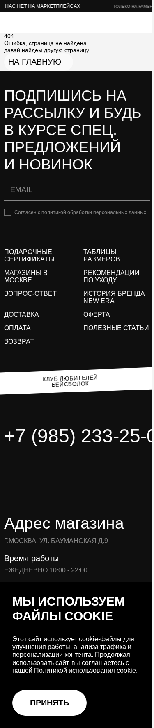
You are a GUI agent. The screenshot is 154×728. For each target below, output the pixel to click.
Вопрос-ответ (30, 293)
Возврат (19, 341)
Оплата (17, 328)
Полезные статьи (116, 328)
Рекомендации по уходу (111, 276)
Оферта (96, 314)
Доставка (21, 314)
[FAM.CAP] (37, 23)
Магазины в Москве (26, 276)
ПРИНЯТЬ (49, 702)
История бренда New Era (114, 297)
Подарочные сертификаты (29, 255)
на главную (34, 61)
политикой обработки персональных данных (93, 212)
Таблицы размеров (101, 255)
